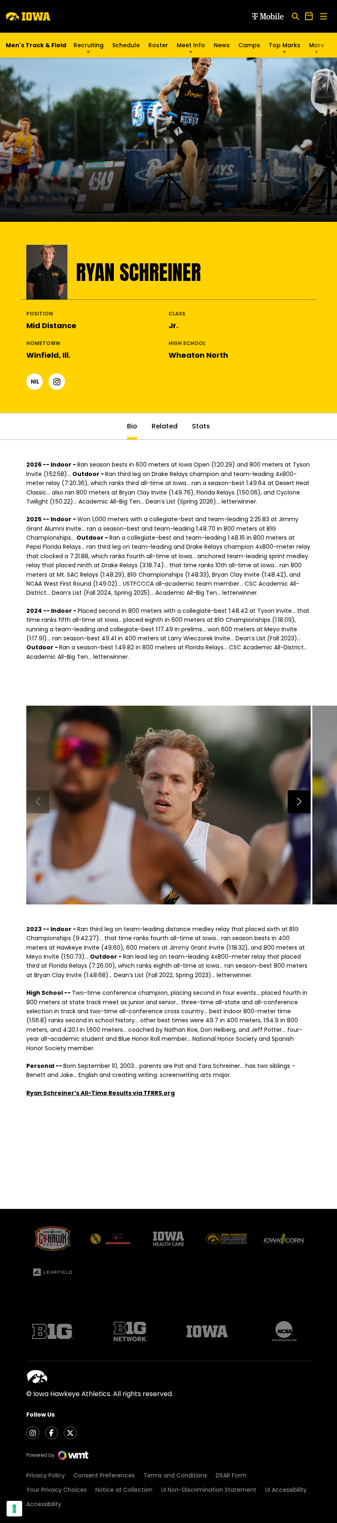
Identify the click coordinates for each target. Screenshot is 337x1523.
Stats (201, 426)
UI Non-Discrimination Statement (208, 1490)
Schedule (126, 45)
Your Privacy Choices (56, 1490)
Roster (158, 45)
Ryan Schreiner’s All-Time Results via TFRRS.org (100, 1093)
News (222, 45)
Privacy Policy (45, 1475)
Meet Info (191, 45)
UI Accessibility (286, 1490)
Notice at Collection (123, 1490)
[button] (299, 801)
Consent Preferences (104, 1475)
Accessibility (43, 1504)
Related (165, 426)
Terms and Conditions (175, 1475)
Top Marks (284, 45)
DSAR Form (231, 1475)
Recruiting (89, 45)
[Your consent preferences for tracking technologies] (14, 1508)
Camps (249, 47)
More (316, 45)
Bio (132, 426)
